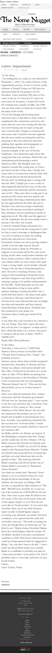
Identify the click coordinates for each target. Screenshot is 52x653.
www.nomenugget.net (25, 614)
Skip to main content (9, 1)
